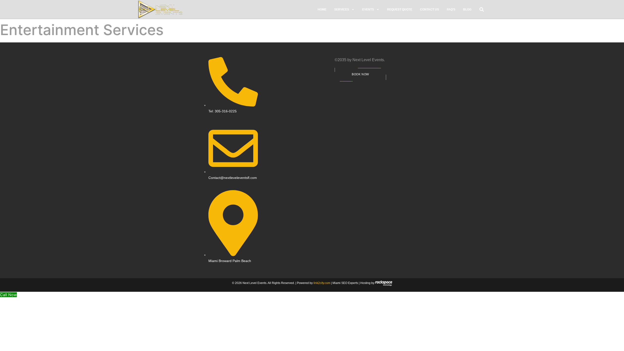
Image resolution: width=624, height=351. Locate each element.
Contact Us (429, 9)
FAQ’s (451, 9)
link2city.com (321, 283)
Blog (467, 9)
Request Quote (399, 9)
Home (322, 9)
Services (341, 9)
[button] (482, 9)
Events (368, 9)
